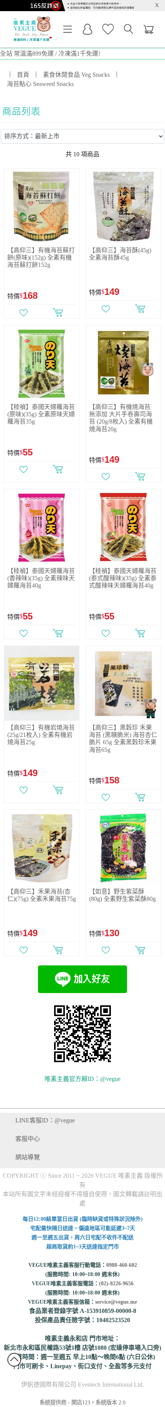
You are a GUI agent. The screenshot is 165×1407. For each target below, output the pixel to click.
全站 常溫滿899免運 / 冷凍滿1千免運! (50, 53)
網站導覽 (27, 1157)
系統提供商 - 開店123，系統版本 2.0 (82, 1402)
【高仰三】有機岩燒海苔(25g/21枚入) (41, 734)
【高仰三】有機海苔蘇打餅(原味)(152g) (41, 257)
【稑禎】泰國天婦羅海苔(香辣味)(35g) (41, 578)
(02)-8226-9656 (116, 1283)
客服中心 (27, 1139)
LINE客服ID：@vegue (45, 1120)
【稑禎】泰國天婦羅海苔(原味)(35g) (41, 414)
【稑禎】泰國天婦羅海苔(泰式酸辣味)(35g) (123, 578)
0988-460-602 (121, 1265)
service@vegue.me (116, 1302)
